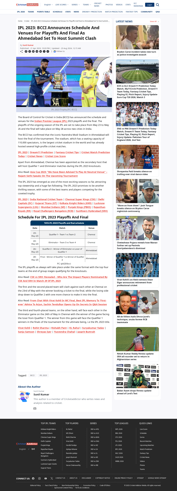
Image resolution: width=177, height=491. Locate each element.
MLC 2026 (119, 453)
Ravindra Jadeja (71, 453)
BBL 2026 (118, 433)
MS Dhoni (69, 433)
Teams (31, 11)
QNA (158, 11)
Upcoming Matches (147, 445)
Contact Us (60, 478)
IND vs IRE (94, 465)
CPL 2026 (118, 437)
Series (142, 437)
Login (149, 4)
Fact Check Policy (51, 485)
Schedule (57, 11)
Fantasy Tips (132, 11)
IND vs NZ (94, 445)
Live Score (143, 429)
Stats (128, 4)
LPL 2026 (118, 445)
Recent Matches (145, 441)
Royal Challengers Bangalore (47, 454)
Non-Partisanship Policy (70, 485)
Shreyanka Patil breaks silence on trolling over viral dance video (134, 173)
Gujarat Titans (46, 468)
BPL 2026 (118, 449)
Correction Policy (89, 485)
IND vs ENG (95, 441)
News (76, 11)
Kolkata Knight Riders (48, 429)
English (47, 4)
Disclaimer (86, 478)
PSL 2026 (118, 441)
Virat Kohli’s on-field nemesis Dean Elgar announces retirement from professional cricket (135, 282)
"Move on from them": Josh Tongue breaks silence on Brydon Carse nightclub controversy (135, 208)
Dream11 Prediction (92, 11)
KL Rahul (69, 429)
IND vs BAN (95, 437)
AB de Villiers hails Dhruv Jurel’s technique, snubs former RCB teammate (133, 319)
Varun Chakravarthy (73, 465)
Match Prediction (114, 11)
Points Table (43, 11)
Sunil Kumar (28, 45)
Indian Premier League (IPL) (51, 121)
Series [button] (75, 4)
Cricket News (97, 4)
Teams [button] (86, 4)
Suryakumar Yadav (73, 461)
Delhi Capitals (46, 441)
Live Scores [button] (60, 4)
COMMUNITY (147, 11)
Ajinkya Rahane (71, 449)
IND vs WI (94, 457)
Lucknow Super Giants (49, 464)
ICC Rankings (138, 4)
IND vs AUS (95, 433)
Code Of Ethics (105, 485)
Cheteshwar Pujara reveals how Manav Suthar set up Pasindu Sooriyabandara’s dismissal (137, 245)
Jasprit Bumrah (71, 457)
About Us (73, 478)
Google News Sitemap (157, 478)
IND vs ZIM (95, 461)
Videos (119, 4)
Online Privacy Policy (124, 478)
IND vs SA (94, 449)
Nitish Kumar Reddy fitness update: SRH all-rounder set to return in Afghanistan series (135, 356)
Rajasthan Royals (47, 449)
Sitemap (140, 478)
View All (153, 21)
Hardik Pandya (71, 445)
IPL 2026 (21, 11)
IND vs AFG (95, 429)
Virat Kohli (69, 441)
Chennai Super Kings (48, 437)
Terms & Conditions (82, 488)
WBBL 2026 (119, 461)
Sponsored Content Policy (63, 488)
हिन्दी (33, 449)
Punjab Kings (45, 445)
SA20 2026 (119, 457)
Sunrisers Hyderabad (48, 460)
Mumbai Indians (46, 433)
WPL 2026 (118, 429)
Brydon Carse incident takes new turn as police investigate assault (136, 53)
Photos (109, 4)
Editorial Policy (35, 485)
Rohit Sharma (71, 437)
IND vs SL (94, 453)
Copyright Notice (102, 478)
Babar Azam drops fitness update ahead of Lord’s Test (134, 392)
